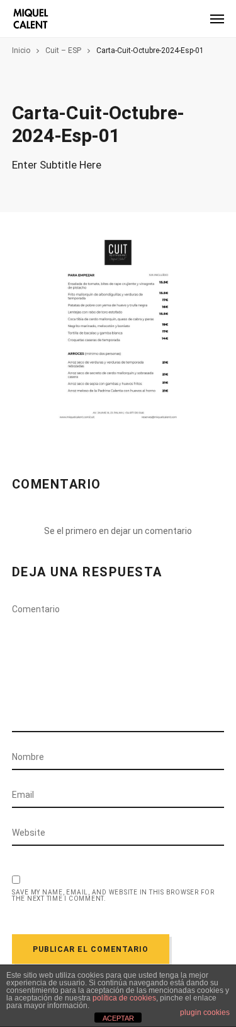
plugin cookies (205, 1012)
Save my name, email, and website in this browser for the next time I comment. (113, 895)
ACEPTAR (118, 1018)
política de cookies (124, 998)
